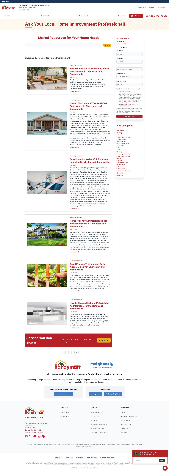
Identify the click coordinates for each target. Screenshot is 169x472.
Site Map (124, 432)
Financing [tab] (152, 7)
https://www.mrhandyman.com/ (128, 104)
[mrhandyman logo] (40, 410)
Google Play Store (114, 394)
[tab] (44, 16)
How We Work (96, 412)
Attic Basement (121, 141)
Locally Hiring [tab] (161, 7)
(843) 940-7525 (35, 417)
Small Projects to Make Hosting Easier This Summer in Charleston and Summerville (89, 71)
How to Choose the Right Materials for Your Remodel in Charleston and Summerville (89, 306)
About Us (94, 420)
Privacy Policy (133, 111)
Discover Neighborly (62, 394)
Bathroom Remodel (122, 143)
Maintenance (120, 164)
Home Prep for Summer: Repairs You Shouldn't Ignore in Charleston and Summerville (88, 224)
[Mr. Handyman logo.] (68, 365)
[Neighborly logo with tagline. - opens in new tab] (102, 365)
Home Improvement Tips (129, 416)
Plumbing (119, 173)
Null (117, 167)
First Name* (119, 50)
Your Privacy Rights (109, 457)
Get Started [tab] (137, 16)
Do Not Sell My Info (91, 457)
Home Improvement (76, 65)
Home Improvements (123, 156)
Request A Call (129, 116)
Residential (122, 44)
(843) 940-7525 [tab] (156, 15)
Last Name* (119, 58)
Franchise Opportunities (99, 432)
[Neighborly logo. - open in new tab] (5, 1)
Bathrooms (120, 131)
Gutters (119, 135)
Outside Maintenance (123, 171)
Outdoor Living (121, 139)
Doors (118, 150)
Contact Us (95, 416)
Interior (118, 158)
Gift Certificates (126, 424)
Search (108, 45)
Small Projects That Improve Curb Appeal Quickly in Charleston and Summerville (87, 267)
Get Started (105, 340)
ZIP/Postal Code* (121, 81)
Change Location (25, 9)
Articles (123, 412)
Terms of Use (58, 457)
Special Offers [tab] (142, 7)
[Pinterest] (43, 436)
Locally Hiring (125, 428)
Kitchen (119, 160)
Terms (126, 111)
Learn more (74, 91)
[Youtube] (34, 436)
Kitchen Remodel (122, 162)
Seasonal (119, 175)
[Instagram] (39, 436)
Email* (118, 66)
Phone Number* (121, 73)
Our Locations (125, 420)
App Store (96, 394)
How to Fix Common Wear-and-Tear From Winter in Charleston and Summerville (88, 106)
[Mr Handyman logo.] (9, 7)
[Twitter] (30, 436)
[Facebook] (26, 436)
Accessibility (79, 457)
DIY (117, 147)
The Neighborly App (97, 428)
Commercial (123, 47)
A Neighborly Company (99, 424)
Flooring (119, 133)
